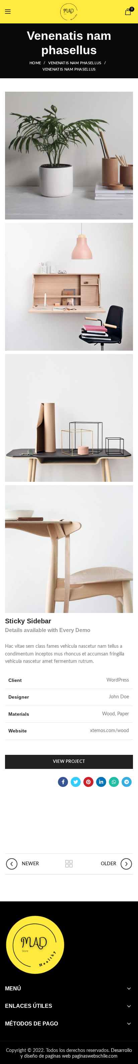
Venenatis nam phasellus (74, 63)
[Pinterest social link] (88, 782)
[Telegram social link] (127, 782)
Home (35, 63)
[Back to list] (69, 864)
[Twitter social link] (76, 782)
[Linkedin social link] (101, 782)
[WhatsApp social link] (114, 782)
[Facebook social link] (63, 782)
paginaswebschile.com (95, 1056)
